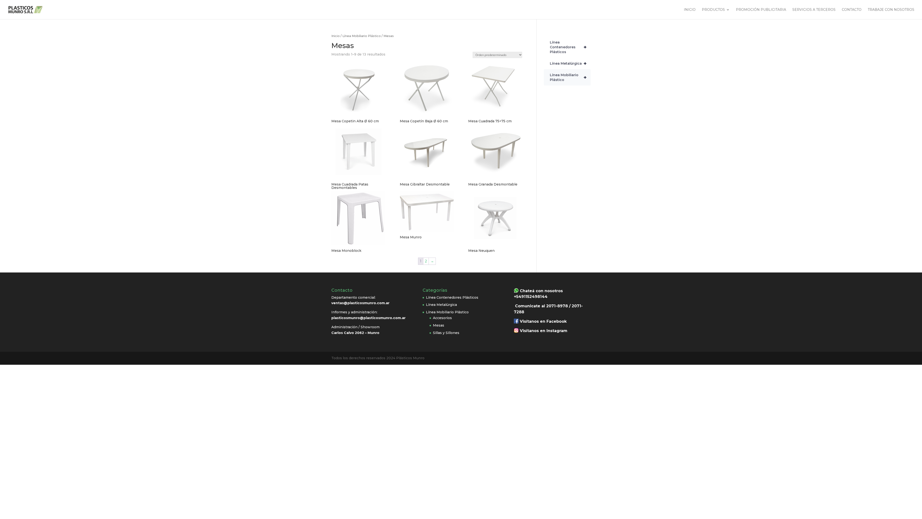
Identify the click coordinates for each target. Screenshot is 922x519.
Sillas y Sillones (446, 333)
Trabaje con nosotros (891, 10)
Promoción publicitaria (761, 10)
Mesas (438, 325)
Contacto (851, 10)
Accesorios (442, 318)
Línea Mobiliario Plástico (361, 36)
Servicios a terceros (814, 10)
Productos (713, 10)
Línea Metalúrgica (568, 63)
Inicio (690, 10)
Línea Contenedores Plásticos (568, 47)
